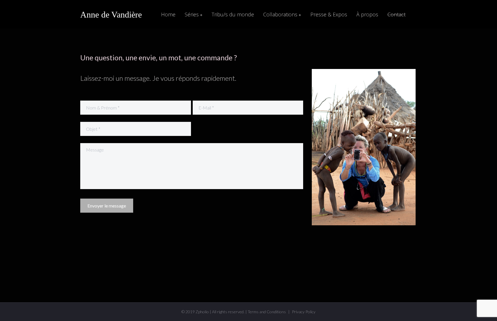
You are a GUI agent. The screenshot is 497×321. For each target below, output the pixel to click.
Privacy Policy (304, 311)
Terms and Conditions (267, 311)
